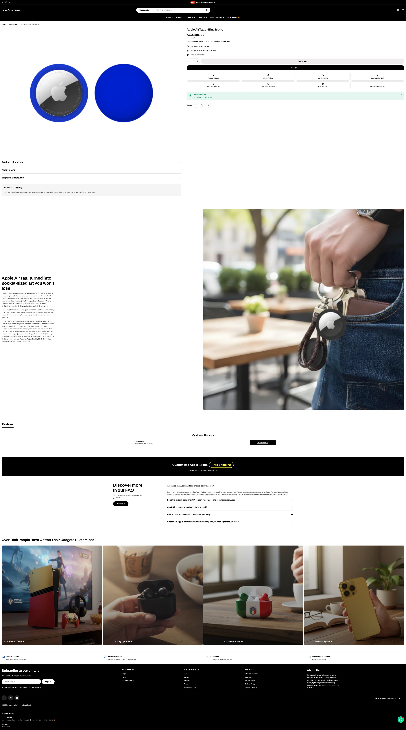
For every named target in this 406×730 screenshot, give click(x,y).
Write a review (262, 442)
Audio (3, 720)
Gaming (19, 720)
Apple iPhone (11, 720)
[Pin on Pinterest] (208, 105)
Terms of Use (27, 687)
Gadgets (26, 720)
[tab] (8, 425)
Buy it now (295, 68)
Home (4, 24)
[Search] (207, 10)
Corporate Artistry (37, 720)
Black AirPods (6, 727)
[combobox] (173, 10)
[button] (52, 641)
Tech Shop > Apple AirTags (220, 41)
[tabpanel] (203, 441)
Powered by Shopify (24, 705)
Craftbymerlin (197, 41)
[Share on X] (202, 105)
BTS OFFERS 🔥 (49, 720)
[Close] (402, 94)
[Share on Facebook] (195, 105)
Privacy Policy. (37, 687)
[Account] (398, 10)
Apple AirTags (13, 24)
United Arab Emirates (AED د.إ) (389, 698)
